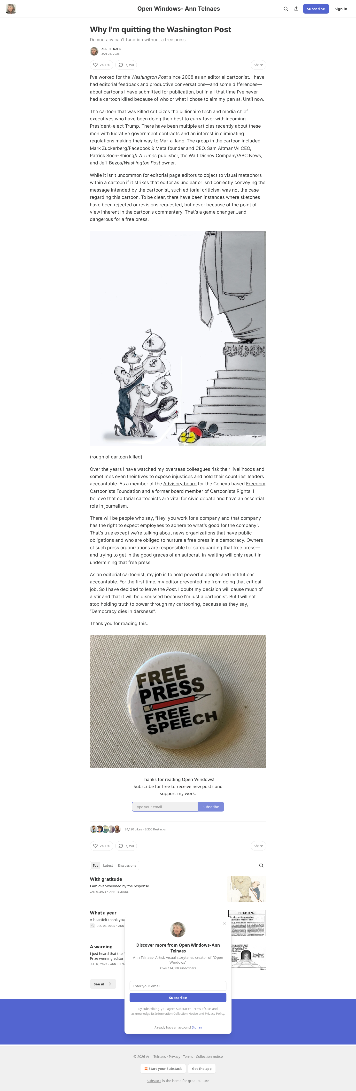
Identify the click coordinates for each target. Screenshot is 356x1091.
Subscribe (316, 8)
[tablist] (114, 865)
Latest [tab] (108, 865)
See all (100, 984)
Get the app (202, 1068)
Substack (154, 1080)
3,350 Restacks (155, 829)
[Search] (286, 9)
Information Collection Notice (176, 1013)
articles (206, 126)
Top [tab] (95, 865)
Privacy (174, 1056)
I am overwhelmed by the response (119, 885)
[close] (224, 924)
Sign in (341, 8)
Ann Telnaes (111, 49)
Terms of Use (201, 1008)
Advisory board (180, 484)
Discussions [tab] (127, 865)
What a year (103, 913)
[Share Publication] (296, 9)
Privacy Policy (214, 1013)
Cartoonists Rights (230, 491)
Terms (188, 1056)
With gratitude (106, 879)
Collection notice (209, 1056)
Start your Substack (165, 1068)
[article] (178, 889)
